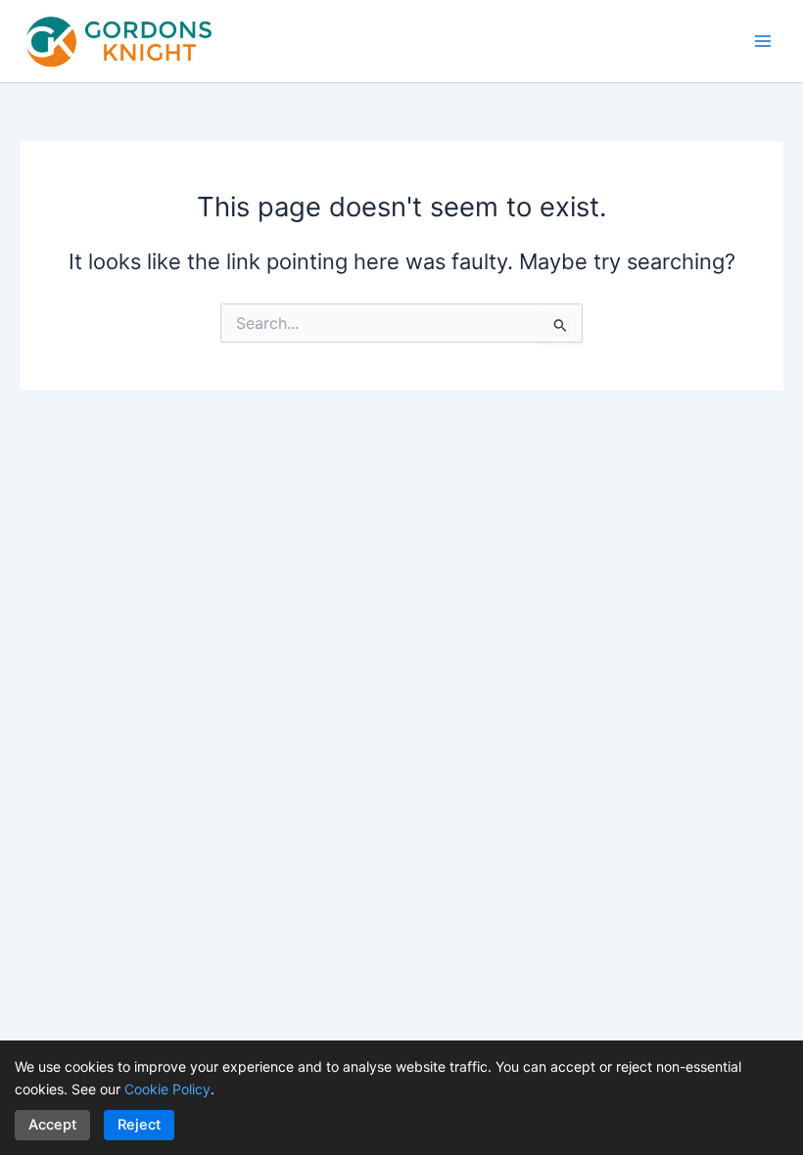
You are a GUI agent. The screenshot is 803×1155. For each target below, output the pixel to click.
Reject (139, 1124)
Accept (52, 1124)
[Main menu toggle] (762, 41)
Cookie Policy (167, 1089)
